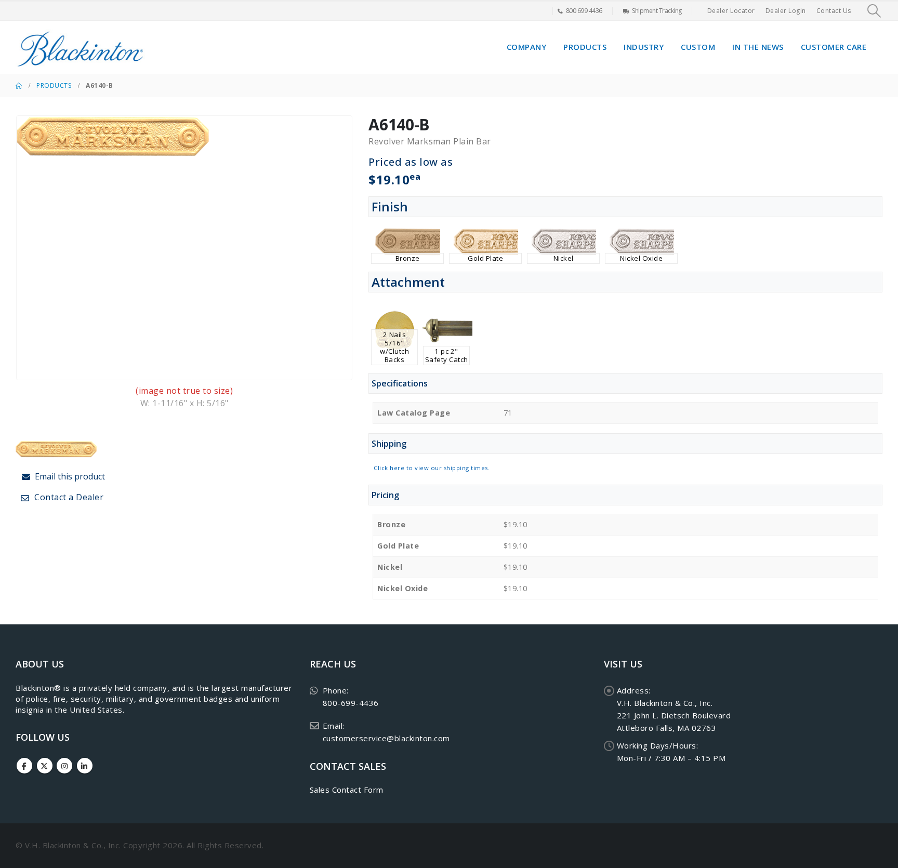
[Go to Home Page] (19, 85)
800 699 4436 (584, 10)
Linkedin (85, 765)
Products (584, 47)
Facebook (24, 765)
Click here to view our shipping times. (432, 468)
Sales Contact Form (347, 789)
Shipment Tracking (657, 10)
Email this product (69, 476)
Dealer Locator (731, 10)
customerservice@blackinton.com (386, 738)
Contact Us (833, 10)
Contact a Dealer (68, 497)
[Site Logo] (81, 47)
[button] (874, 11)
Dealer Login (785, 10)
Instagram (64, 765)
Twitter (44, 765)
